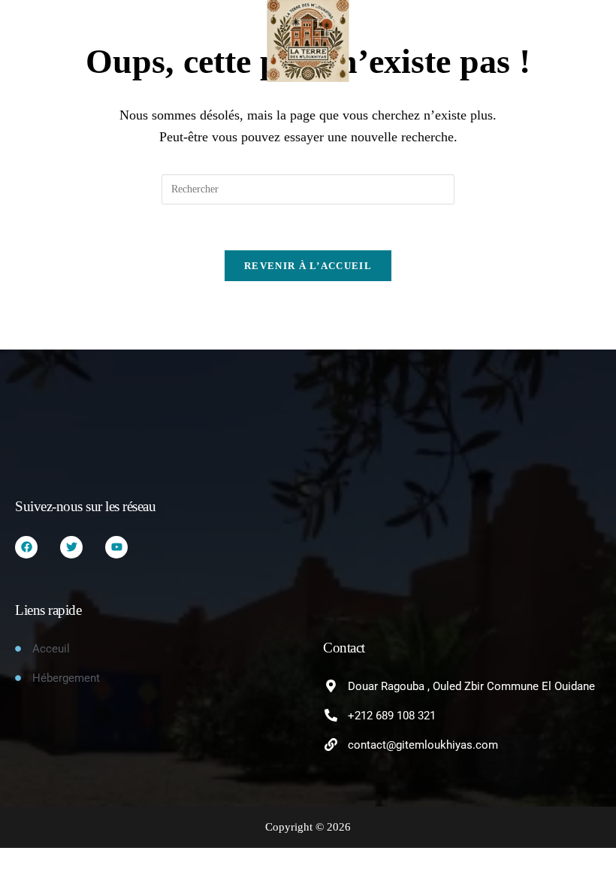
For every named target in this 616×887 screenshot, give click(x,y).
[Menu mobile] (38, 28)
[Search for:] (56, 28)
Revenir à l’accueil (308, 265)
